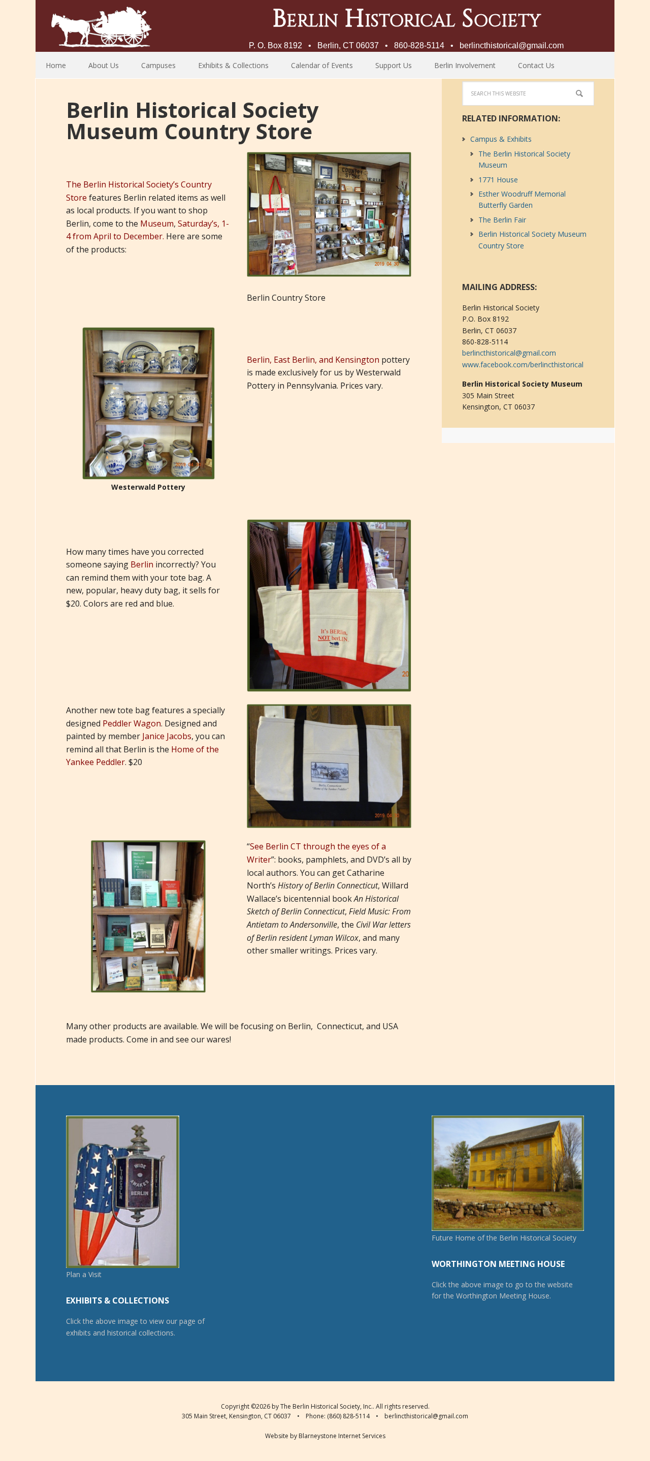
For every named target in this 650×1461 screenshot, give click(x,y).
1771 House (498, 179)
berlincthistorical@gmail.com (512, 45)
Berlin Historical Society (102, 25)
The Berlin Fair (502, 220)
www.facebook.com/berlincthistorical (522, 364)
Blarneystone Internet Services (342, 1436)
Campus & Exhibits (501, 139)
